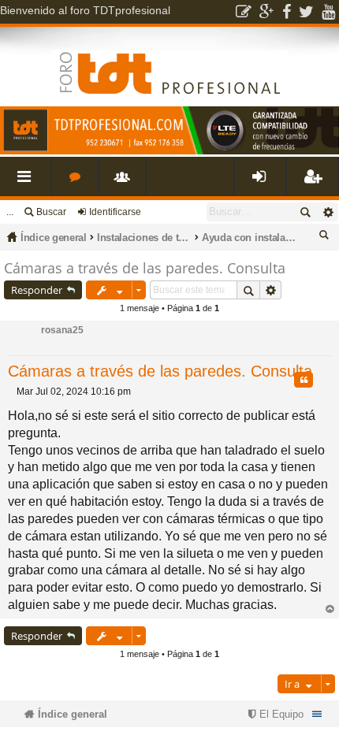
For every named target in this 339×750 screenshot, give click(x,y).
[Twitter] (306, 12)
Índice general (53, 237)
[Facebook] (286, 12)
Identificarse (115, 211)
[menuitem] (274, 714)
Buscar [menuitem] (326, 237)
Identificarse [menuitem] (263, 182)
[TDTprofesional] (169, 151)
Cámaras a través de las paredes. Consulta (144, 267)
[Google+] (266, 12)
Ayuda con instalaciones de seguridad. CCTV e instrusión (249, 237)
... (9, 211)
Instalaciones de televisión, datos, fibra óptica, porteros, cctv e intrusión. (144, 237)
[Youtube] (328, 12)
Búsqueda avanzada (327, 211)
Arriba (329, 608)
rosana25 (62, 330)
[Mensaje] (12, 391)
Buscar (51, 211)
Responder (36, 290)
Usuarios (125, 182)
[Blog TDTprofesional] (243, 12)
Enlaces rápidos (28, 182)
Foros (78, 182)
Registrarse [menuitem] (315, 182)
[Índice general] (169, 61)
